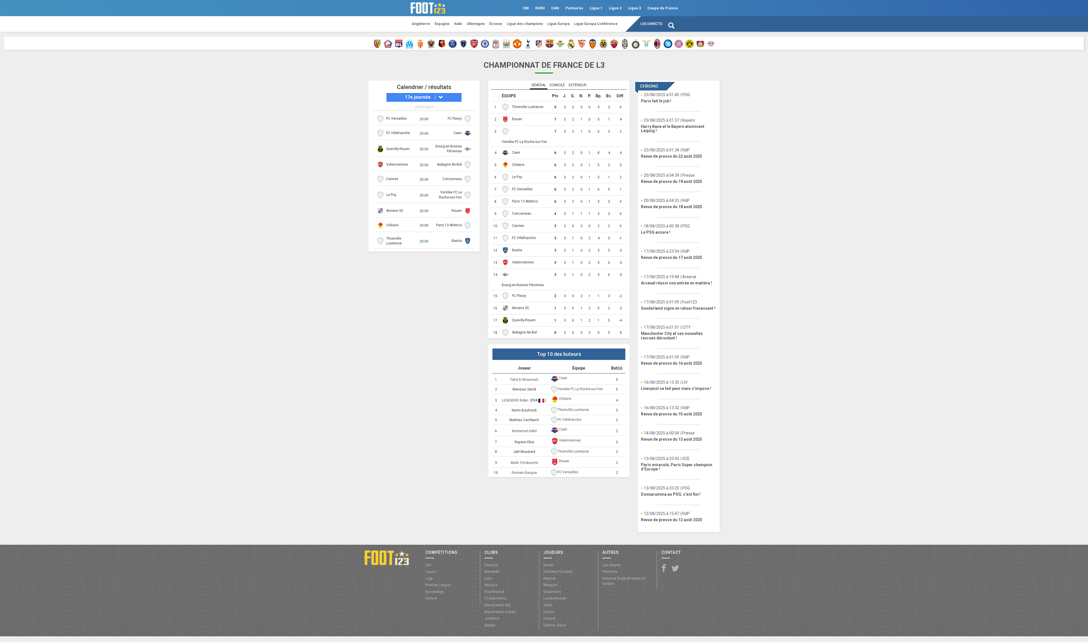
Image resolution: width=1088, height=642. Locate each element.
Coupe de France (662, 8)
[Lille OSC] (388, 43)
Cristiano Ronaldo (558, 571)
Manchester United (499, 612)
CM (526, 8)
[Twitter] (675, 569)
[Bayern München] (679, 43)
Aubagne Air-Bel (449, 164)
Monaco (491, 585)
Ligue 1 (596, 8)
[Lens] (377, 43)
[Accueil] (386, 557)
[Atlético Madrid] (539, 43)
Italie (458, 24)
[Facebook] (663, 569)
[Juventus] (625, 43)
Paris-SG (491, 565)
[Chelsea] (485, 43)
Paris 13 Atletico (449, 225)
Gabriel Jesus (554, 625)
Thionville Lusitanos (527, 107)
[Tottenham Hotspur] (528, 43)
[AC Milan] (657, 43)
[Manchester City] (506, 43)
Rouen (457, 211)
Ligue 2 (615, 8)
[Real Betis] (560, 43)
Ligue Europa (558, 24)
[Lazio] (646, 43)
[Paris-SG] (453, 43)
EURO (540, 8)
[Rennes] (442, 43)
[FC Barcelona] (549, 43)
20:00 (424, 119)
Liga (429, 578)
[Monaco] (420, 43)
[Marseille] (410, 43)
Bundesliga (435, 592)
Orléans (392, 225)
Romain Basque (524, 473)
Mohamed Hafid (524, 431)
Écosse (495, 24)
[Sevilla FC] (582, 43)
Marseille (491, 571)
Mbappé (550, 585)
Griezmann (552, 592)
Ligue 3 (634, 8)
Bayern (490, 625)
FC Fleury (455, 119)
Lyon (488, 578)
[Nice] (431, 43)
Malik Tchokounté (524, 463)
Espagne (442, 24)
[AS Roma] (614, 43)
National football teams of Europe (623, 581)
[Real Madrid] (571, 43)
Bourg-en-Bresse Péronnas (523, 285)
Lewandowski (554, 598)
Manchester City (497, 605)
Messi (548, 565)
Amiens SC (394, 211)
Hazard (549, 618)
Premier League (438, 585)
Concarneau (452, 179)
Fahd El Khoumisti (524, 380)
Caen (458, 133)
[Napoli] (668, 43)
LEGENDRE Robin (515, 400)
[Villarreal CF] (603, 43)
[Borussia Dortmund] (689, 43)
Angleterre (421, 24)
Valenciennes (397, 164)
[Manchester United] (517, 43)
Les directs (651, 24)
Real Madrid (494, 592)
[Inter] (636, 43)
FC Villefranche (398, 133)
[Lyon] (399, 43)
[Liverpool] (496, 43)
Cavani (548, 612)
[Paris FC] (463, 43)
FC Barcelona (495, 598)
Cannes (392, 179)
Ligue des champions (525, 24)
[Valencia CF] (593, 43)
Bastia (457, 241)
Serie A (431, 598)
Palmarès (574, 8)
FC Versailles (396, 119)
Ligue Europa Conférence (596, 24)
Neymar (549, 578)
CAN (555, 8)
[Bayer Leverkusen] (700, 43)
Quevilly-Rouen (398, 149)
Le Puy (391, 195)
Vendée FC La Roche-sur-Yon (524, 142)
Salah (547, 605)
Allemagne (476, 24)
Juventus (491, 618)
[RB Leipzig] (711, 43)
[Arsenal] (474, 43)
